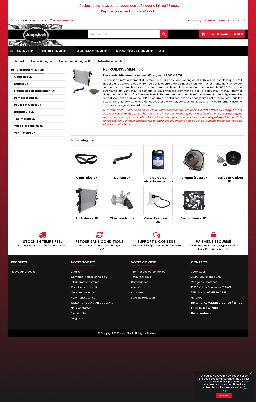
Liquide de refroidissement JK (35, 91)
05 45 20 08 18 (37, 20)
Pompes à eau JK (26, 98)
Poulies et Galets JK (27, 105)
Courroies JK (23, 77)
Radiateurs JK (24, 112)
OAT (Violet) (123, 113)
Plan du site (78, 313)
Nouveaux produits (23, 272)
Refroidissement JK (27, 70)
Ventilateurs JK (24, 133)
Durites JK (21, 84)
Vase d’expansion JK (28, 126)
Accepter (224, 395)
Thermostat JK (24, 119)
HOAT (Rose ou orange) (218, 110)
